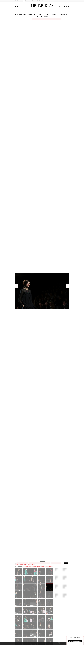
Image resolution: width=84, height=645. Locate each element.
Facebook (62, 7)
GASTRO (45, 9)
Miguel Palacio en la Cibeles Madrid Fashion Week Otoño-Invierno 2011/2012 (38, 566)
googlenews (68, 7)
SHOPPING (33, 9)
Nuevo (17, 7)
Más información (50, 643)
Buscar (19, 7)
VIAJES (39, 9)
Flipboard (64, 7)
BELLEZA (26, 9)
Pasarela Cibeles (31, 564)
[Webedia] (67, 0)
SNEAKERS (52, 9)
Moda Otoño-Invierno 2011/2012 (21, 564)
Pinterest (60, 7)
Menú (15, 7)
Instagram (66, 7)
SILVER (58, 9)
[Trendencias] (42, 6)
